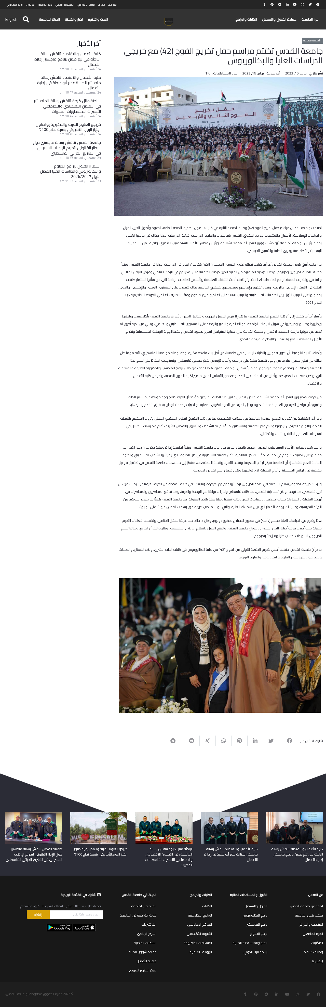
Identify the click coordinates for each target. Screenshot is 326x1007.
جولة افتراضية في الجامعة (138, 915)
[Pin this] (239, 741)
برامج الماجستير (257, 924)
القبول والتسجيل (255, 906)
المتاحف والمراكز (311, 924)
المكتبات (317, 943)
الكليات (207, 906)
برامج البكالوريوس (255, 915)
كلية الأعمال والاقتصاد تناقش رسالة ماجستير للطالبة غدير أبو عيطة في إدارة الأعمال (69, 82)
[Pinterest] (272, 5)
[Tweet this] (271, 741)
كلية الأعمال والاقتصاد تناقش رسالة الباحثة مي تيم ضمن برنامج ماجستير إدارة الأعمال (67, 59)
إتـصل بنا (317, 961)
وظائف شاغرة (313, 952)
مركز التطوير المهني (142, 970)
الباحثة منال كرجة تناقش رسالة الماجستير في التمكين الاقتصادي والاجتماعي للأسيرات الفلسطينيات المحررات (67, 106)
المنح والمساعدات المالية (250, 943)
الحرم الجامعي (313, 933)
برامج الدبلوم (258, 933)
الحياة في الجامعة (143, 906)
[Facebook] (318, 5)
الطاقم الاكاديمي (199, 924)
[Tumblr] (264, 5)
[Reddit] (280, 5)
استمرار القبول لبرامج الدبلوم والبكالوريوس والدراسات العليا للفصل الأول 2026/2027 (70, 171)
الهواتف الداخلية (200, 952)
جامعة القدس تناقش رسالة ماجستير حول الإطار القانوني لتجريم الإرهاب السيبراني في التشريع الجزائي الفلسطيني (67, 148)
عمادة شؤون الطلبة (142, 952)
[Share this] (287, 741)
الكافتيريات (148, 924)
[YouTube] (295, 5)
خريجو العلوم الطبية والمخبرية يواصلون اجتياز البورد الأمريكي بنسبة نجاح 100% (68, 126)
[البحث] (26, 19)
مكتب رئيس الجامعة (309, 915)
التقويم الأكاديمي (199, 933)
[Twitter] (310, 5)
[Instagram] (303, 5)
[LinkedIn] (287, 5)
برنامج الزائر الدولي (255, 952)
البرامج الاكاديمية (200, 915)
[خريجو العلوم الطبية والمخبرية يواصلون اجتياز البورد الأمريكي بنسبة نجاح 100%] (98, 814)
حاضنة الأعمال (146, 961)
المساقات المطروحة (197, 943)
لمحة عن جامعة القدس (306, 906)
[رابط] (168, 22)
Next (111, 644)
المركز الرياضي (146, 933)
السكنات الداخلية (145, 943)
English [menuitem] (11, 19)
